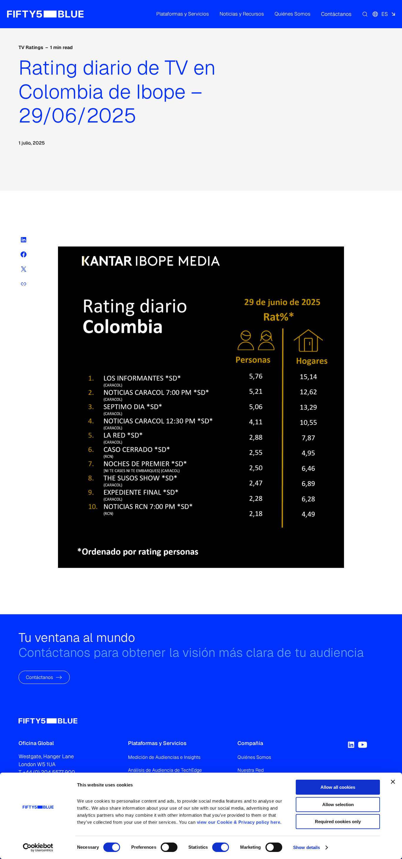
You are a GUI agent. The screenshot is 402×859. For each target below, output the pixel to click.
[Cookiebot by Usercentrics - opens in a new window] (38, 847)
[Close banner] (393, 782)
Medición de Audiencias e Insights (164, 757)
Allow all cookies (337, 787)
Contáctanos (39, 677)
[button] (182, 14)
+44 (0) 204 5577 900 (49, 772)
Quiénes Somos (254, 757)
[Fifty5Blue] (45, 14)
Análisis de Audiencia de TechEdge (165, 770)
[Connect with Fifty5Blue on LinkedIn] (351, 745)
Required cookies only (338, 821)
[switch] (169, 847)
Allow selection (338, 804)
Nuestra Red (250, 770)
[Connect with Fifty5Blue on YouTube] (362, 744)
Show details (306, 847)
